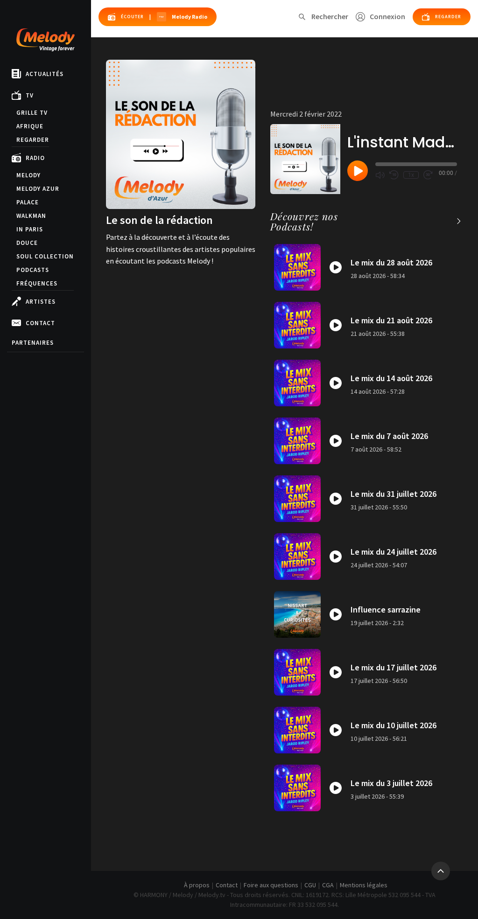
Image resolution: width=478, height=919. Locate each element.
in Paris (29, 229)
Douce (27, 243)
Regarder (32, 140)
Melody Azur (37, 189)
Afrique (29, 126)
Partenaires (33, 343)
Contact (40, 323)
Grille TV (32, 113)
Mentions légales (363, 885)
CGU (310, 885)
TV (30, 95)
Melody (28, 175)
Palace (27, 202)
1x (411, 175)
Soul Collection (45, 256)
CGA (328, 885)
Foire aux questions (271, 885)
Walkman (31, 216)
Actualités (44, 74)
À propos (197, 885)
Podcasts (32, 270)
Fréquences (36, 283)
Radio (35, 158)
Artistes (41, 302)
